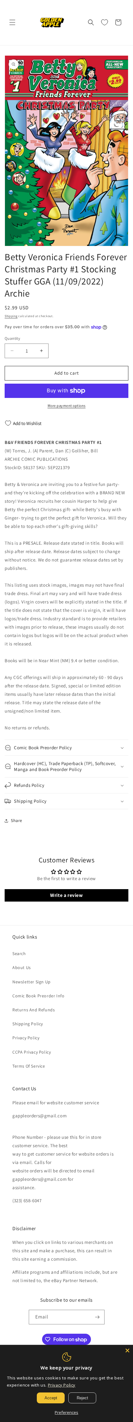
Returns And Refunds (33, 1010)
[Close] (127, 1350)
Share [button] (16, 820)
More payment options (67, 405)
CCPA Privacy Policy (31, 1052)
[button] (12, 22)
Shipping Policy (27, 1024)
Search (19, 953)
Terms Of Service (28, 1066)
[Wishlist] (104, 22)
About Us (21, 967)
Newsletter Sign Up (31, 982)
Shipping (11, 316)
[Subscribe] (97, 1317)
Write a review (66, 895)
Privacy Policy (25, 1038)
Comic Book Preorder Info (38, 996)
